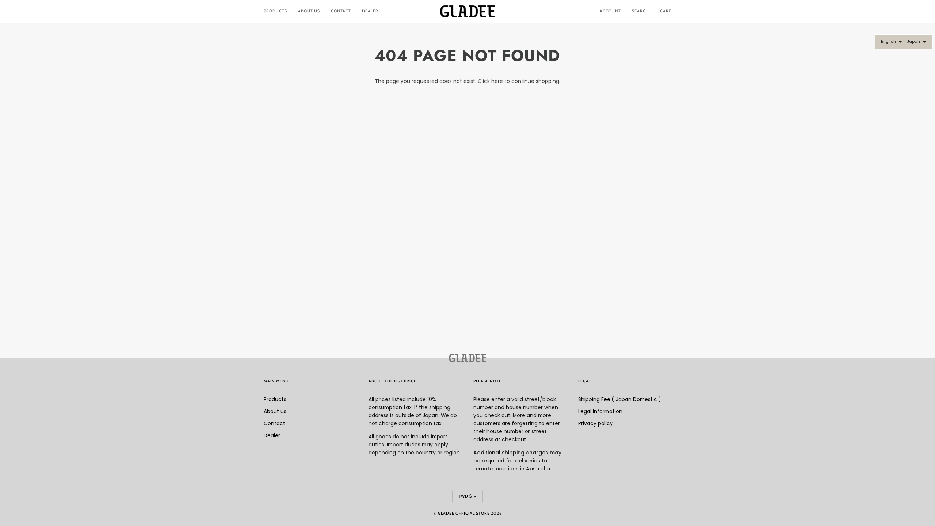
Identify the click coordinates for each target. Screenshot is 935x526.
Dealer (272, 435)
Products (275, 399)
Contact (274, 423)
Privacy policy (595, 423)
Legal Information (600, 411)
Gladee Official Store (464, 513)
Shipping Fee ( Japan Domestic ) (619, 399)
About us (275, 411)
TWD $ (465, 496)
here (497, 81)
